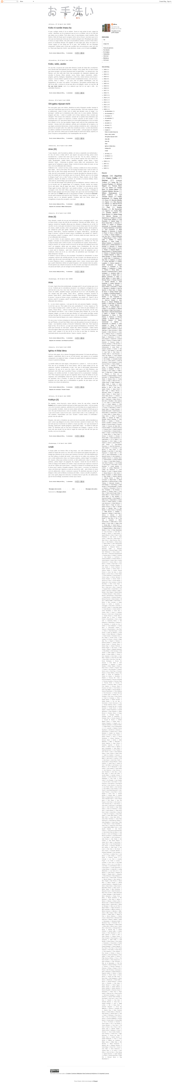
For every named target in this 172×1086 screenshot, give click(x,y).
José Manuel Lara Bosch (67, 340)
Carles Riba (118, 211)
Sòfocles (112, 515)
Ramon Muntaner (115, 494)
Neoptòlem (111, 368)
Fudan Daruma (118, 696)
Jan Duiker (108, 765)
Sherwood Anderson (115, 377)
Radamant (108, 971)
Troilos (107, 1026)
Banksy (103, 592)
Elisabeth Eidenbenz (117, 649)
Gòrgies (106, 293)
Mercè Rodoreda (117, 236)
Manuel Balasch (108, 473)
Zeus (106, 200)
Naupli (103, 929)
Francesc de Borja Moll (114, 426)
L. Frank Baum (105, 854)
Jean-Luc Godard (110, 300)
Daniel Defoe (105, 409)
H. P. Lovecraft (107, 728)
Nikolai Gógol (115, 221)
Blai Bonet (108, 399)
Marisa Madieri (116, 363)
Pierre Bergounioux (115, 959)
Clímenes (118, 622)
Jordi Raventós (116, 353)
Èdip (118, 254)
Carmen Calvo (105, 612)
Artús (116, 585)
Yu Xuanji (114, 1050)
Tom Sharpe (117, 1023)
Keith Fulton (114, 847)
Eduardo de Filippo (114, 417)
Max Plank (111, 899)
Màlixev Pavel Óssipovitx (107, 924)
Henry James (115, 270)
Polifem (111, 239)
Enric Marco (114, 656)
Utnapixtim (111, 520)
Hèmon (103, 746)
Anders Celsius (106, 394)
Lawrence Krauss (112, 857)
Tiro (111, 1023)
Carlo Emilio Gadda (117, 607)
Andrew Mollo (113, 562)
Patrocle (106, 488)
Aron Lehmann (112, 582)
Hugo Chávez (116, 743)
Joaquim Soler (113, 452)
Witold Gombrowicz (114, 1043)
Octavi (113, 934)
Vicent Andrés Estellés (114, 1031)
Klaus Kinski (105, 850)
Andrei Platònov (117, 256)
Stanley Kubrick (106, 251)
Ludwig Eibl (113, 869)
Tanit (121, 1013)
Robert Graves (105, 986)
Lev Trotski (110, 860)
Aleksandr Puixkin (106, 392)
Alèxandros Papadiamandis (115, 553)
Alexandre (117, 392)
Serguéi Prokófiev (106, 1003)
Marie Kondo (117, 887)
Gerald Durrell (112, 708)
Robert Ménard (116, 986)
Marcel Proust (117, 203)
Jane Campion (110, 768)
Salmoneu (104, 996)
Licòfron (104, 468)
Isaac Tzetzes (110, 753)
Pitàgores (107, 374)
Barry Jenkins (117, 593)
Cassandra (117, 243)
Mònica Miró (106, 926)
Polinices (111, 317)
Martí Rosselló (117, 894)
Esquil (103, 422)
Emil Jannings (114, 650)
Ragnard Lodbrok (106, 973)
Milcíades (115, 911)
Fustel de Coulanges (109, 698)
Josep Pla (114, 182)
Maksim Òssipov (117, 471)
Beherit (103, 595)
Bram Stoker (117, 600)
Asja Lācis (108, 587)
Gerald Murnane (106, 345)
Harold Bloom (105, 731)
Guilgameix (112, 268)
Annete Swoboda (115, 567)
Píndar (103, 969)
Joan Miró (110, 451)
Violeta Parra (105, 1037)
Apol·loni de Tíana (106, 580)
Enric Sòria (105, 659)
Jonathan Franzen (106, 458)
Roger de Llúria (115, 504)
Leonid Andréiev (115, 466)
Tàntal (112, 325)
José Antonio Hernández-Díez (115, 830)
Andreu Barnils (105, 560)
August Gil (119, 587)
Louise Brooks (105, 867)
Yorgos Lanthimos (117, 526)
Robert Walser (113, 189)
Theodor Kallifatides (111, 1018)
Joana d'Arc (111, 793)
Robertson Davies (116, 989)
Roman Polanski (117, 280)
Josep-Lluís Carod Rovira (116, 825)
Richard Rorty (106, 280)
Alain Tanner (113, 536)
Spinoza (111, 1008)
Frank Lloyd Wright (106, 689)
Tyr (111, 1026)
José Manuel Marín (117, 835)
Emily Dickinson (115, 244)
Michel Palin (114, 904)
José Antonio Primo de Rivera (111, 832)
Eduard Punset (105, 644)
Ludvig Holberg (105, 869)
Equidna (111, 421)
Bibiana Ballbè (109, 600)
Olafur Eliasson (105, 936)
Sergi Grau (117, 1001)
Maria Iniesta (117, 885)
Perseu (118, 953)
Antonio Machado (115, 577)
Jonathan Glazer (118, 458)
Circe (105, 335)
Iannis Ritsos (115, 347)
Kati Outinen (105, 847)
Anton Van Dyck (112, 572)
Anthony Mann (116, 568)
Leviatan (118, 860)
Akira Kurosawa (113, 330)
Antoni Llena (110, 573)
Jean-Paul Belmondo (115, 446)
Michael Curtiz (105, 902)
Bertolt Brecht (107, 597)
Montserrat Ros (116, 922)
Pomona (106, 966)
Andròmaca (116, 258)
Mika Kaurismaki (105, 909)
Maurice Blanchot (117, 476)
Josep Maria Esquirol (114, 461)
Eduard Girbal (116, 642)
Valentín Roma (105, 1030)
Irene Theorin (105, 751)
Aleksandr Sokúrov (115, 546)
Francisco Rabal (116, 686)
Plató (108, 207)
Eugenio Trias (118, 667)
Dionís (120, 412)
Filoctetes (104, 342)
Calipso (120, 260)
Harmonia (118, 729)
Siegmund (104, 513)
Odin (119, 934)
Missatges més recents (55, 489)
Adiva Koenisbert (108, 531)
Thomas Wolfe (118, 1020)
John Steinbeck (116, 456)
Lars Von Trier (106, 236)
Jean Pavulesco (106, 771)
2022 (105, 79)
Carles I (109, 607)
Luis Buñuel (111, 308)
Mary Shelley (107, 476)
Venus (118, 1030)
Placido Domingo (112, 964)
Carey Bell (111, 605)
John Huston (117, 802)
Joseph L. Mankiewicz (109, 357)
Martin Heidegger (107, 894)
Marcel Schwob (111, 882)
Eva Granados (112, 669)
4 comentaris (69, 53)
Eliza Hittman (107, 650)
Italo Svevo (109, 758)
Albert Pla (109, 538)
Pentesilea (112, 488)
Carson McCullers (109, 261)
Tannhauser (105, 323)
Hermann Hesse (106, 739)
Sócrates (117, 223)
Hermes (104, 436)
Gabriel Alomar (105, 699)
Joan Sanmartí (118, 786)
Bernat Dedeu (118, 595)
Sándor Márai (110, 1011)
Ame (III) (52, 149)
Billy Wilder (119, 233)
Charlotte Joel (105, 617)
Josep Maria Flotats (112, 815)
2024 (105, 74)
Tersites (104, 224)
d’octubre (107, 116)
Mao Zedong (117, 879)
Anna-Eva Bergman (115, 565)
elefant (94, 48)
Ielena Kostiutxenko (115, 437)
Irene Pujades (117, 749)
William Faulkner (106, 243)
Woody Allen (107, 525)
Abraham (114, 328)
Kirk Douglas (107, 359)
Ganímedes (104, 703)
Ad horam (106, 60)
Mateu (103, 897)
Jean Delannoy (107, 770)
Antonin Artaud (116, 575)
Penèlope (104, 370)
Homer (105, 180)
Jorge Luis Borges (106, 355)
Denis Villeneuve (111, 634)
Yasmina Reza (105, 1050)
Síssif (107, 205)
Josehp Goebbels (117, 459)
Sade (114, 506)
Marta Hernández (116, 890)
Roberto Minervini (116, 988)
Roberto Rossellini (106, 989)
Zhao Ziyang (119, 1052)
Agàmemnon (105, 218)
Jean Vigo (114, 771)
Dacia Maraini (105, 338)
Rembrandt (109, 979)
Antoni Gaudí (116, 394)
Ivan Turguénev (114, 296)
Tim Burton (110, 1021)
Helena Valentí (116, 734)
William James (105, 1042)
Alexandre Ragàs (113, 550)
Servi (115, 1003)
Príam (105, 233)
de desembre (109, 111)
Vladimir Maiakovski (106, 1038)
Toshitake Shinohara (116, 253)
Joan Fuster (112, 449)
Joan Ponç (119, 785)
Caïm (103, 404)
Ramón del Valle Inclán (114, 976)
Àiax (109, 328)
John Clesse (111, 800)
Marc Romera (113, 880)
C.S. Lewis (107, 402)
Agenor (109, 533)
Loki (109, 864)
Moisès (110, 919)
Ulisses (105, 176)
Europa (114, 422)
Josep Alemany (109, 810)
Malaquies (119, 874)
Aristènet (117, 395)
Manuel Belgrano (116, 875)
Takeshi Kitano (114, 1013)
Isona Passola (110, 756)
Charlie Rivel (117, 615)
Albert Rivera (117, 538)
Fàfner (118, 698)
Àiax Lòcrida (117, 528)
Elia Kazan (114, 647)
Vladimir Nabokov (109, 254)
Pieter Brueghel (106, 961)
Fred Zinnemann (107, 692)
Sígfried (116, 322)
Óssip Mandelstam (117, 530)
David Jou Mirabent (112, 632)
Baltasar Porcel (110, 333)
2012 (105, 102)
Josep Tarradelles (116, 823)
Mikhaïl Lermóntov (116, 909)
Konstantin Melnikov (115, 850)
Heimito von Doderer (114, 733)
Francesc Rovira (108, 682)
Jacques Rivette (113, 761)
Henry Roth (117, 434)
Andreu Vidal (114, 560)
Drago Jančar (116, 414)
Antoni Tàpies (118, 573)
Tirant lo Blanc (105, 1023)
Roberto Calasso (107, 320)
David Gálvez (105, 412)
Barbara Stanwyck (108, 593)
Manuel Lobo (105, 877)
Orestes (113, 313)
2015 (105, 95)
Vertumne (104, 1031)
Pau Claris (104, 948)
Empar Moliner (111, 654)
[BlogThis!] (78, 53)
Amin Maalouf (107, 557)
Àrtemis (104, 530)
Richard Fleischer (112, 981)
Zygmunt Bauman (108, 1053)
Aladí (116, 535)
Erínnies (118, 421)
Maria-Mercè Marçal (106, 887)
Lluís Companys (113, 362)
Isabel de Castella (108, 755)
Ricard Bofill (117, 979)
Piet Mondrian (116, 489)
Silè (109, 1005)
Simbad (110, 513)
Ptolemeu (104, 968)
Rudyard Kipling (112, 375)
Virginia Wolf (117, 198)
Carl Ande (118, 605)
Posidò (120, 231)
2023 (105, 76)
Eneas (118, 654)
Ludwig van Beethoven (108, 469)
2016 (105, 93)
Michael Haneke (108, 478)
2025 (105, 72)
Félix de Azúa (116, 343)
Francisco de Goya (117, 427)
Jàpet (111, 842)
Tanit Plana (113, 516)
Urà (119, 1026)
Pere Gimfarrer (116, 951)
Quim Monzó (106, 214)
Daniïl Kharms (116, 410)
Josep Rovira (107, 823)
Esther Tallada (111, 666)
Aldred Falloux (107, 543)
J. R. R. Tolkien (114, 439)
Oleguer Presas (116, 936)
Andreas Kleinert (116, 558)
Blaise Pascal (116, 399)
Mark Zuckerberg (116, 889)
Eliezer (108, 649)
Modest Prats (110, 917)
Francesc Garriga (106, 343)
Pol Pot (120, 964)
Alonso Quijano (116, 551)
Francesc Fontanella (117, 679)
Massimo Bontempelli (116, 312)
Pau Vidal (111, 948)
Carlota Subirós (116, 608)
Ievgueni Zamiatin (106, 348)
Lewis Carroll (111, 360)
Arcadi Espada (116, 580)
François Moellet (116, 689)
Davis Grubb (105, 286)
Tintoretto (118, 1021)
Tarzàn (105, 1015)
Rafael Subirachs (116, 971)
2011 (105, 104)
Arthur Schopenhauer (107, 585)
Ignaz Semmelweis (106, 748)
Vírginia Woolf (105, 382)
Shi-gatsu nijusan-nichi (59, 104)
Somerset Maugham (107, 1006)
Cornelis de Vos (116, 624)
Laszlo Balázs (111, 855)
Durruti (115, 639)
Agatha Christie (106, 389)
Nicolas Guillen (112, 931)
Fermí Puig (112, 671)
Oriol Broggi (114, 484)
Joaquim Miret (111, 795)
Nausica (104, 368)
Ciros (116, 619)
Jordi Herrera (117, 803)
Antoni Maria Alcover (107, 395)
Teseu (111, 233)
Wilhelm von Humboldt (114, 1040)
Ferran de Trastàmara (114, 674)
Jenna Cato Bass (115, 773)
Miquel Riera (111, 914)
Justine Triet (105, 842)
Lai (104, 360)
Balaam (114, 590)
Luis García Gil (113, 870)
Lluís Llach (111, 862)
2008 (105, 161)
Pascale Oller (117, 944)
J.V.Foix (106, 234)
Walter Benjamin (116, 382)
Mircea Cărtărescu (111, 916)
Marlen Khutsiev (118, 474)
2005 (105, 168)
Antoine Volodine (107, 285)
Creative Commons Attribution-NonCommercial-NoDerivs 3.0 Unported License (87, 1073)
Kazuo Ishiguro (115, 234)
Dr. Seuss (110, 639)
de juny (107, 125)
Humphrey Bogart (115, 293)
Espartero (113, 664)
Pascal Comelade (108, 944)
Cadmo (110, 603)
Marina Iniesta (105, 889)
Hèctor (107, 203)
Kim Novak (117, 848)
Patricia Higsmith (116, 946)
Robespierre (105, 991)
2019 (105, 86)
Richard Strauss (114, 318)
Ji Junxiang (114, 447)
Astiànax (112, 260)
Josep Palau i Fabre (117, 822)
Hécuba (104, 271)
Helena (106, 270)
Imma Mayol (117, 748)
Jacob (109, 442)
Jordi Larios (104, 805)
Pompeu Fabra (112, 491)
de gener (107, 158)
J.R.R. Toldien (113, 441)
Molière (115, 919)
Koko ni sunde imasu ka (59, 27)
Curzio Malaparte (112, 625)
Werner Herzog (111, 216)
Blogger (95, 1081)
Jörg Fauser (117, 842)
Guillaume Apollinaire (107, 724)
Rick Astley (117, 983)
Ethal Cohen (105, 667)
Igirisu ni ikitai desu (57, 350)
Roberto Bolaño (115, 249)
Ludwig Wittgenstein (114, 468)
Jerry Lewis (113, 778)
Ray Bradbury (115, 496)
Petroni (118, 956)
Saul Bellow (119, 509)
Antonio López (105, 577)
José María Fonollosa (107, 463)
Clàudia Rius (111, 622)
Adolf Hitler (117, 531)
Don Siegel (104, 637)
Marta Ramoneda (118, 892)
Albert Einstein (106, 256)
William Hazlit (105, 384)
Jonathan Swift (105, 353)
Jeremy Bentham (112, 776)
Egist (120, 286)
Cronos (105, 407)
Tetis (103, 1016)
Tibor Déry (110, 518)
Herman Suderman (115, 738)
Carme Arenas (116, 402)
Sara (117, 998)
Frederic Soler (107, 694)
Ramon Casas (112, 974)
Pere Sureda (105, 953)
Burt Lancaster (112, 602)
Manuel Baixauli (107, 875)
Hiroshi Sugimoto (106, 743)
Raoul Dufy (104, 978)
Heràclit (110, 436)
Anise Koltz (114, 563)
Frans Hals (112, 290)
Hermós (114, 739)
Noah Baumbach (112, 932)
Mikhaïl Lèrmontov (106, 911)
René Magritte (116, 498)
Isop (116, 756)
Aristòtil (103, 397)
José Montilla (118, 463)
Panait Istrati (114, 943)
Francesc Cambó (114, 342)
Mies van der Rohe (115, 906)
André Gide (107, 258)
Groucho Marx (107, 431)
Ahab (112, 535)
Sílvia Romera (105, 1013)
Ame (50, 282)
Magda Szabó (111, 874)
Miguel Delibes (105, 907)
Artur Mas (104, 260)
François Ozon (107, 429)
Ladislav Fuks (114, 854)
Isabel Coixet (119, 753)
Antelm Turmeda (106, 568)
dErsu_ (115, 24)
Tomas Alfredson (106, 1025)
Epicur (107, 202)
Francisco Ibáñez (106, 427)
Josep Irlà (119, 812)
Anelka (108, 563)
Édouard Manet (112, 1057)
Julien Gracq (111, 248)
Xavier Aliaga (105, 1047)
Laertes (104, 308)
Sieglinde (117, 511)
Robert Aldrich (113, 499)
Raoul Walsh (105, 496)
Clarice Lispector (115, 263)
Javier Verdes (119, 768)
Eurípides (113, 266)
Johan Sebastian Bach (107, 798)
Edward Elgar (105, 645)
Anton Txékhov (107, 195)
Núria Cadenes (105, 934)
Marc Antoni (117, 473)
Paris (115, 238)
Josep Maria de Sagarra (114, 820)
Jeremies (104, 776)
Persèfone (104, 954)
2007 (105, 163)
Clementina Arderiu (112, 620)
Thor (105, 1021)
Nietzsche (112, 231)
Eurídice (113, 288)
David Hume (114, 412)
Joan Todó (107, 352)
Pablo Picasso (110, 941)
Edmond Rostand (106, 642)
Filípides (104, 677)
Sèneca (104, 515)
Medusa (109, 901)
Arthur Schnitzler (112, 397)
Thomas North (110, 1020)
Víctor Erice (112, 327)
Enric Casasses (105, 656)
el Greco (105, 1055)
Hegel (108, 432)
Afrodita (104, 533)
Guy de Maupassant (117, 726)
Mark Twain (105, 312)
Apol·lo (107, 211)
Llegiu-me (106, 44)
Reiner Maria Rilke (107, 223)
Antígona (113, 218)
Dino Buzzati (118, 202)
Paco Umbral (119, 941)
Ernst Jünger (117, 205)
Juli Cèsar (119, 357)
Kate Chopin (105, 845)
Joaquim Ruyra (109, 797)
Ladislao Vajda (115, 307)
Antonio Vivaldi (116, 578)
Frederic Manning (118, 692)
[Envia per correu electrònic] (76, 53)
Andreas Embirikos (106, 558)
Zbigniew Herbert (108, 528)
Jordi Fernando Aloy (107, 803)
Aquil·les (118, 176)
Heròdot (104, 246)
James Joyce (105, 298)
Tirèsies (106, 253)
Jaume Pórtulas (116, 442)
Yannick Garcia (112, 385)
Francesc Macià (111, 424)
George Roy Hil (112, 706)
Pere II (118, 488)
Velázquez (113, 1030)
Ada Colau (117, 387)
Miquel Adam (113, 479)
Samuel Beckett (110, 281)
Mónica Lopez (114, 926)
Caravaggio (104, 605)
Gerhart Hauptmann (111, 709)
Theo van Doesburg (111, 1016)
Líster (109, 471)
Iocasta (114, 295)
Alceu (103, 541)
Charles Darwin (118, 614)
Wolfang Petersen (115, 1045)
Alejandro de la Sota (109, 545)
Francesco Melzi (112, 684)
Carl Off (104, 607)
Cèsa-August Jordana (113, 627)
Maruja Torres (116, 896)
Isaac (111, 751)
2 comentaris (69, 138)
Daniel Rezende (115, 409)
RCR (103, 971)
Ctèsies (103, 625)
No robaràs (106, 50)
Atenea (120, 218)
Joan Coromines (110, 229)
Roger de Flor (110, 993)
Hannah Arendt (116, 431)
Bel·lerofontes (110, 595)
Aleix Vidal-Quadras (117, 543)
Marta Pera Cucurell (106, 892)
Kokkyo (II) (53, 399)
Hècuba (117, 744)
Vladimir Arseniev (115, 1037)
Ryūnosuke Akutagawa (109, 995)
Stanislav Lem (118, 1008)
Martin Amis (116, 275)
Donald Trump (113, 637)
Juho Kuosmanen (116, 837)
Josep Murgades (106, 822)
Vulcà (115, 1038)
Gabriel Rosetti (105, 701)
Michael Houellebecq (115, 902)
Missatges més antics (91, 489)
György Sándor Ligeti (116, 291)
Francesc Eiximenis (106, 679)
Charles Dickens (112, 212)
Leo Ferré (111, 859)
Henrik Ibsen (107, 434)
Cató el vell (110, 614)
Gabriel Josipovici (117, 429)
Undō (51, 447)
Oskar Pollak (113, 939)
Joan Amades (118, 780)
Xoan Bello (105, 1048)
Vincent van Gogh (115, 1035)
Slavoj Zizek (116, 1005)
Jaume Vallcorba (117, 298)
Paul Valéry (111, 949)
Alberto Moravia (115, 390)
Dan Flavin (119, 629)
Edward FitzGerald (115, 645)
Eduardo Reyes (116, 644)
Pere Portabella (106, 489)
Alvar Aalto (104, 553)
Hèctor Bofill (105, 437)
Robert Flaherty (112, 501)
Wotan (113, 384)
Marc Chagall (105, 880)
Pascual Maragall (112, 486)
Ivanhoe (116, 758)
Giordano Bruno (112, 713)
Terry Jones (117, 1015)
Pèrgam (115, 968)
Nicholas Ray (111, 929)
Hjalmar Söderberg (109, 228)
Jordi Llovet (112, 805)
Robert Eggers (116, 984)
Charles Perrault (108, 615)
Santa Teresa (111, 509)
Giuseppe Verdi (105, 718)
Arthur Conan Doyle (115, 583)
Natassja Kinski (116, 927)
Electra (109, 340)
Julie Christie (114, 839)
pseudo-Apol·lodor (113, 1055)
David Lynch (105, 244)
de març (107, 153)
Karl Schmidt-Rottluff (115, 844)
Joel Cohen (117, 797)
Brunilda (111, 400)
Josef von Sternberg (112, 808)
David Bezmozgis (113, 630)
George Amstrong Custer (110, 704)
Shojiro (103, 379)
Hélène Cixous (111, 746)
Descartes (114, 286)
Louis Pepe (104, 865)
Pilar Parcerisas (116, 961)
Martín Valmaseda (106, 896)
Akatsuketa (106, 54)
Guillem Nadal (107, 726)
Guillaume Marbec (117, 724)
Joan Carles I (115, 781)
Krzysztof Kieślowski (106, 852)
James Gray (112, 763)
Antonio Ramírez (106, 578)
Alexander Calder (107, 548)
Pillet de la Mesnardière (108, 963)
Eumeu (105, 669)
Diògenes (119, 634)
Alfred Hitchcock (112, 332)
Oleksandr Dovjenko (114, 483)
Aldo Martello (110, 541)
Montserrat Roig (113, 481)
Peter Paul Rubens (113, 954)
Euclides (109, 422)
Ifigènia (118, 746)
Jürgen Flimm (105, 844)
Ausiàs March (115, 588)
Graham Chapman (106, 723)
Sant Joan (111, 998)
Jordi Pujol (111, 303)
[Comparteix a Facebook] (82, 53)
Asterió (111, 224)
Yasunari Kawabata (106, 526)
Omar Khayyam (114, 938)
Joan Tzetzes (114, 788)
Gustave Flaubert (107, 184)
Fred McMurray (118, 691)
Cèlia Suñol (112, 407)
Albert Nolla (105, 390)
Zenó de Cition (110, 1052)
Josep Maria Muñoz (115, 817)
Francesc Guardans (108, 681)
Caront (113, 612)
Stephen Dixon (111, 379)
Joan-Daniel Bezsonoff (112, 790)
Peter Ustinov (111, 956)
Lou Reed (117, 864)
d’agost (107, 120)
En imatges (106, 52)
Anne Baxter (105, 567)
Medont (103, 901)
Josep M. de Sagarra (109, 813)
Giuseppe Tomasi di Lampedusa (110, 716)
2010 (105, 107)
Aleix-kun (105, 56)
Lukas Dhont (111, 872)
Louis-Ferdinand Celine (114, 865)
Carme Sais (117, 610)
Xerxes (118, 1047)
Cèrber (118, 407)
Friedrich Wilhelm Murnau (110, 191)
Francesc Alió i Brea (114, 677)
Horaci (113, 345)
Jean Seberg (111, 350)
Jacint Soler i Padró (115, 760)
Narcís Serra (108, 927)
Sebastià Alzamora (106, 1001)
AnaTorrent (117, 557)
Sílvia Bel (118, 1011)
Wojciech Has (105, 1045)
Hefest (103, 432)
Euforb (111, 667)
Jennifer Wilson (105, 775)
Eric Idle (118, 659)
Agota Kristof (116, 389)
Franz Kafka (111, 178)
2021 (105, 81)
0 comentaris (69, 204)
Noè (119, 932)
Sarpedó (109, 1000)
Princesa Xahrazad (115, 966)
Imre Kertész (105, 295)
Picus (116, 958)
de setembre (108, 118)
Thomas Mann (117, 186)
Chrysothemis (110, 619)
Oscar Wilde (116, 278)
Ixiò (121, 758)
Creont (118, 337)
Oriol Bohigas (105, 484)
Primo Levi (116, 374)
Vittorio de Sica (116, 380)
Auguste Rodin (106, 588)
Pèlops (109, 968)
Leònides (104, 862)
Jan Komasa (115, 765)
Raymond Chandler (106, 498)
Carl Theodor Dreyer (112, 195)
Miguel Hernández (115, 907)
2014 (105, 97)
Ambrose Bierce (107, 555)
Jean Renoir (105, 444)
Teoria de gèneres (108, 48)
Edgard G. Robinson (115, 640)
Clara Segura (112, 335)
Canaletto (117, 603)
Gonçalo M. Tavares (109, 719)
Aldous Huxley (118, 541)
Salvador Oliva (112, 508)
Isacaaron (117, 755)
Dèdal (113, 416)
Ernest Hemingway (106, 661)
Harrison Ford (113, 731)
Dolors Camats (107, 635)
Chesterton (119, 333)
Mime (116, 912)
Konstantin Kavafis (117, 359)
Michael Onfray (105, 904)
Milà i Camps (110, 912)
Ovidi (118, 368)
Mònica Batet (119, 924)
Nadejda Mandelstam (114, 367)
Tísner (115, 1026)
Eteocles (106, 288)
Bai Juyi (109, 590)
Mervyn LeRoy (116, 901)
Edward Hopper (105, 647)
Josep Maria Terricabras (107, 818)
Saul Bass (117, 1000)
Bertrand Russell (116, 597)
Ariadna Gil (104, 582)
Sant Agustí (104, 998)
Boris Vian (104, 400)
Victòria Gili (114, 1033)
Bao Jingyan (110, 592)
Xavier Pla (112, 1047)
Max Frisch (105, 365)
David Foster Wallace (110, 219)
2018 (105, 88)
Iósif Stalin (119, 228)
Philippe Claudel (118, 372)
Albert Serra (105, 540)
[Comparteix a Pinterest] (83, 53)
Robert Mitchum (116, 503)
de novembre (109, 113)
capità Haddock (118, 1053)
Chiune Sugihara (112, 404)
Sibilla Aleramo (108, 511)
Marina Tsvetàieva (106, 474)
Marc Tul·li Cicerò (115, 310)
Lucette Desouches (115, 867)
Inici (73, 489)
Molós (120, 919)
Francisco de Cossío (107, 687)
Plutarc (106, 249)
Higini (110, 741)
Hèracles (112, 246)
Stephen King (107, 1010)
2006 (105, 166)
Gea (121, 703)
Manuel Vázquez (108, 879)
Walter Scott (119, 523)
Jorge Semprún (118, 355)
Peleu (114, 315)
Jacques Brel (105, 761)
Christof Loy (109, 405)
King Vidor (105, 307)
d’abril (107, 130)
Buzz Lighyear (118, 400)
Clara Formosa (118, 405)
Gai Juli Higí (116, 701)
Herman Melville (117, 200)
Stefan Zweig (118, 214)
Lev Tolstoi (109, 187)
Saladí (118, 995)
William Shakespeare (66, 206)
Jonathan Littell (115, 273)
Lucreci (120, 248)
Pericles (112, 953)
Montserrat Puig (106, 922)
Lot (112, 864)
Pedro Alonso (119, 949)
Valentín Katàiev (115, 1028)
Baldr (119, 590)
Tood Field (115, 1025)
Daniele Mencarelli (106, 410)
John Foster (110, 802)
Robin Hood (113, 991)
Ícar (109, 530)
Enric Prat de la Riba (117, 657)
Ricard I (104, 981)
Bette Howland (115, 599)
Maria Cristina (109, 885)
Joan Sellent (106, 788)
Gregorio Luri (116, 723)
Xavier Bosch (116, 525)
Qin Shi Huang (110, 969)
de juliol (107, 123)
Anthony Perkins (106, 570)
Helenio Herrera (106, 736)
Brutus (103, 602)
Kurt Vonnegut (116, 852)
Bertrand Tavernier (106, 599)
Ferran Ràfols (111, 672)
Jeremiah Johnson (115, 775)
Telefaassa (110, 1015)
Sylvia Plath (117, 513)
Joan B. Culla (106, 781)
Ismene (115, 348)
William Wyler (114, 1042)
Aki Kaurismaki (117, 209)
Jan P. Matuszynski (112, 766)
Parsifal (120, 943)
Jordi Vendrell (110, 807)
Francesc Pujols (118, 681)
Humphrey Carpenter (107, 744)
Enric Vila (112, 659)
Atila (114, 587)
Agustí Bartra (117, 533)
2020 (105, 83)
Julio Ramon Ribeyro (114, 840)
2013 (105, 100)
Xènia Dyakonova (115, 1048)
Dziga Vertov (105, 416)
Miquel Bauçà (107, 238)
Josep (105, 461)
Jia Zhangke (110, 780)
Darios (105, 630)
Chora (113, 617)
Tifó (116, 518)
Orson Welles (106, 278)
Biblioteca (106, 58)
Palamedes (106, 943)
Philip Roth (109, 372)
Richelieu (109, 983)
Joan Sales (119, 350)
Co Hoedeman (105, 624)
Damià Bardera (111, 629)
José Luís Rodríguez (113, 833)
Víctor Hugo (110, 523)
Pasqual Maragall (106, 946)
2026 (105, 69)
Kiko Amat (109, 848)
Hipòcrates (117, 741)
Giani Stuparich (113, 711)
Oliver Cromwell (105, 938)
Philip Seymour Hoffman (107, 958)
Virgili (109, 380)
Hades (120, 268)
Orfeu (117, 276)
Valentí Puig (105, 1028)
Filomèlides (117, 676)
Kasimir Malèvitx (114, 305)
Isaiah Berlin (105, 439)
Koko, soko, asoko (57, 64)
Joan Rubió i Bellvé (108, 786)
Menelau (113, 365)
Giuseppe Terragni (114, 714)
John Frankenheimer (112, 454)
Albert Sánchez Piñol (115, 540)
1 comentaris (69, 93)
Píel (119, 968)
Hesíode (118, 436)
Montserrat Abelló (116, 921)
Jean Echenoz (116, 770)
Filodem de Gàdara (107, 676)
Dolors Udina (107, 414)
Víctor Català (115, 241)
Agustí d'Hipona (105, 535)
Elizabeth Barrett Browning (109, 419)
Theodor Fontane (65, 389)
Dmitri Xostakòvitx (107, 265)
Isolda (103, 756)
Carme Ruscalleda (106, 610)
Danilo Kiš (113, 338)
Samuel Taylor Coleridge (114, 996)
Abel (110, 387)
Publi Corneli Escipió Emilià (113, 493)
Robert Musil (105, 504)
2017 (105, 90)
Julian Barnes (105, 839)
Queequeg (117, 969)
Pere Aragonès (107, 951)
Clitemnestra (111, 337)
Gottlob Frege (116, 721)
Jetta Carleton (105, 447)
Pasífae (120, 486)
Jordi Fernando (107, 459)
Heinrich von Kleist (106, 734)
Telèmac (113, 323)
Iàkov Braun (106, 760)
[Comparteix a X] (80, 53)
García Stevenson (113, 703)
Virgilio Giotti (114, 521)
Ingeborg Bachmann (106, 749)
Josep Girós (113, 812)
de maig (107, 127)
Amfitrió (114, 555)
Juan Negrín (106, 837)
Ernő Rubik (113, 662)
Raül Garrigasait (113, 978)
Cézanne (104, 629)
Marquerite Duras (106, 890)
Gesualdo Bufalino (116, 226)
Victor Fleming (105, 1033)
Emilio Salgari (111, 652)
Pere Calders (112, 370)
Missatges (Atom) (61, 492)
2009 (105, 109)
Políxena (104, 491)
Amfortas (120, 555)
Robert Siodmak (106, 988)
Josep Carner (106, 275)
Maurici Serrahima (112, 897)
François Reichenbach (107, 691)
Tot (104, 39)
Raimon (114, 973)
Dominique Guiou (116, 635)
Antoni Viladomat (107, 575)
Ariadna (117, 285)
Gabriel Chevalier (116, 699)
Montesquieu (107, 921)
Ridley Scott (105, 499)
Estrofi (118, 666)
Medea (118, 899)
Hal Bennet (111, 729)
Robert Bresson (106, 984)
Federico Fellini (116, 340)
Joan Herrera (111, 783)
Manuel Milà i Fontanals (116, 877)
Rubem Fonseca (106, 506)
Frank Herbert (117, 687)
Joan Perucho (111, 785)
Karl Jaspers (107, 464)
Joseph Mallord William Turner (111, 827)
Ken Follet (114, 464)
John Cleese (116, 352)
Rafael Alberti (105, 494)
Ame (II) (52, 216)
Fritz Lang (110, 696)
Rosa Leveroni (118, 993)
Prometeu (104, 375)
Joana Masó (114, 791)
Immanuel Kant (112, 271)
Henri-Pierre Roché (117, 432)
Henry (114, 736)
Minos (106, 313)
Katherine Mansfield (115, 845)
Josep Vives (105, 825)
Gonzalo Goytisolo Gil (116, 718)
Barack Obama (118, 592)
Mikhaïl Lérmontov (107, 276)
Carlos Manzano (107, 608)
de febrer (107, 156)
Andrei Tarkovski (115, 283)
